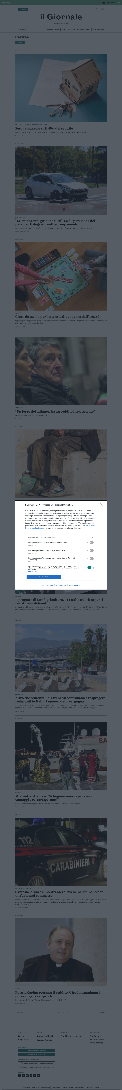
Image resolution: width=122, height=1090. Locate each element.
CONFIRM (43, 577)
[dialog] (61, 545)
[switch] (90, 542)
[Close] (102, 505)
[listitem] (61, 537)
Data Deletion (47, 585)
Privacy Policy (74, 585)
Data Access (61, 585)
